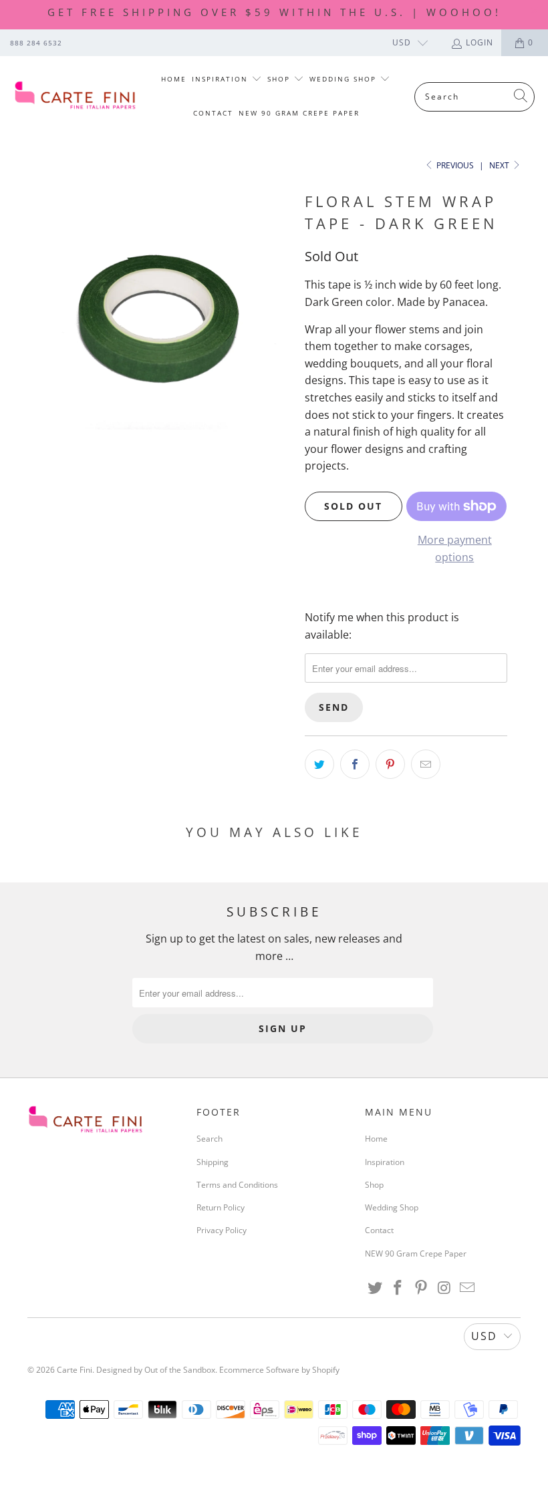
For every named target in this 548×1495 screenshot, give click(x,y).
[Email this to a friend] (425, 764)
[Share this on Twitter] (319, 764)
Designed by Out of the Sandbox (155, 1369)
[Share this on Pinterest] (390, 764)
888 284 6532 (36, 42)
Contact (213, 113)
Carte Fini (74, 1369)
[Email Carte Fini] (468, 1288)
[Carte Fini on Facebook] (398, 1288)
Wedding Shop (344, 79)
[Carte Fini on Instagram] (444, 1288)
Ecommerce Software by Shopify (279, 1369)
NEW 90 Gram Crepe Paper (299, 113)
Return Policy (220, 1207)
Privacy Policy (221, 1230)
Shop (280, 79)
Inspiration (221, 79)
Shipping (212, 1162)
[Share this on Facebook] (355, 764)
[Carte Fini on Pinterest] (422, 1288)
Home (173, 79)
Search (209, 1138)
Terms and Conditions (237, 1184)
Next (500, 165)
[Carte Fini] (75, 96)
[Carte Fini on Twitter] (375, 1288)
